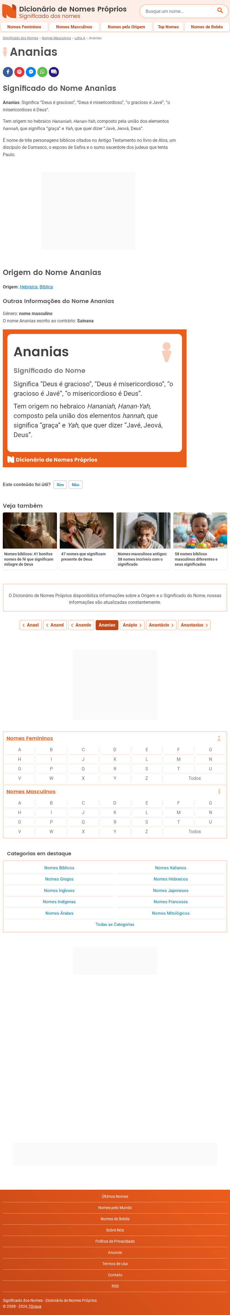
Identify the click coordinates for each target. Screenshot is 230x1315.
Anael (33, 625)
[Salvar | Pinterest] (19, 72)
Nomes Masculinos (56, 38)
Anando (83, 625)
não (75, 484)
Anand (57, 625)
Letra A (80, 38)
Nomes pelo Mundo (115, 1207)
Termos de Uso (115, 1263)
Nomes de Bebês (115, 1219)
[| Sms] (54, 72)
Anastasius (192, 625)
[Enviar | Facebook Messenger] (31, 72)
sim (60, 484)
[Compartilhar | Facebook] (8, 72)
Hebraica (29, 287)
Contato (115, 1275)
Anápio (130, 625)
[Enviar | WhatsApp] (42, 72)
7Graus (34, 1306)
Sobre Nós (115, 1230)
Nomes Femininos (29, 738)
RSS (115, 1286)
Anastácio (159, 625)
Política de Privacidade (115, 1241)
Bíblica (46, 287)
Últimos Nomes (115, 1196)
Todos (194, 778)
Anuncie (115, 1252)
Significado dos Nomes (20, 38)
